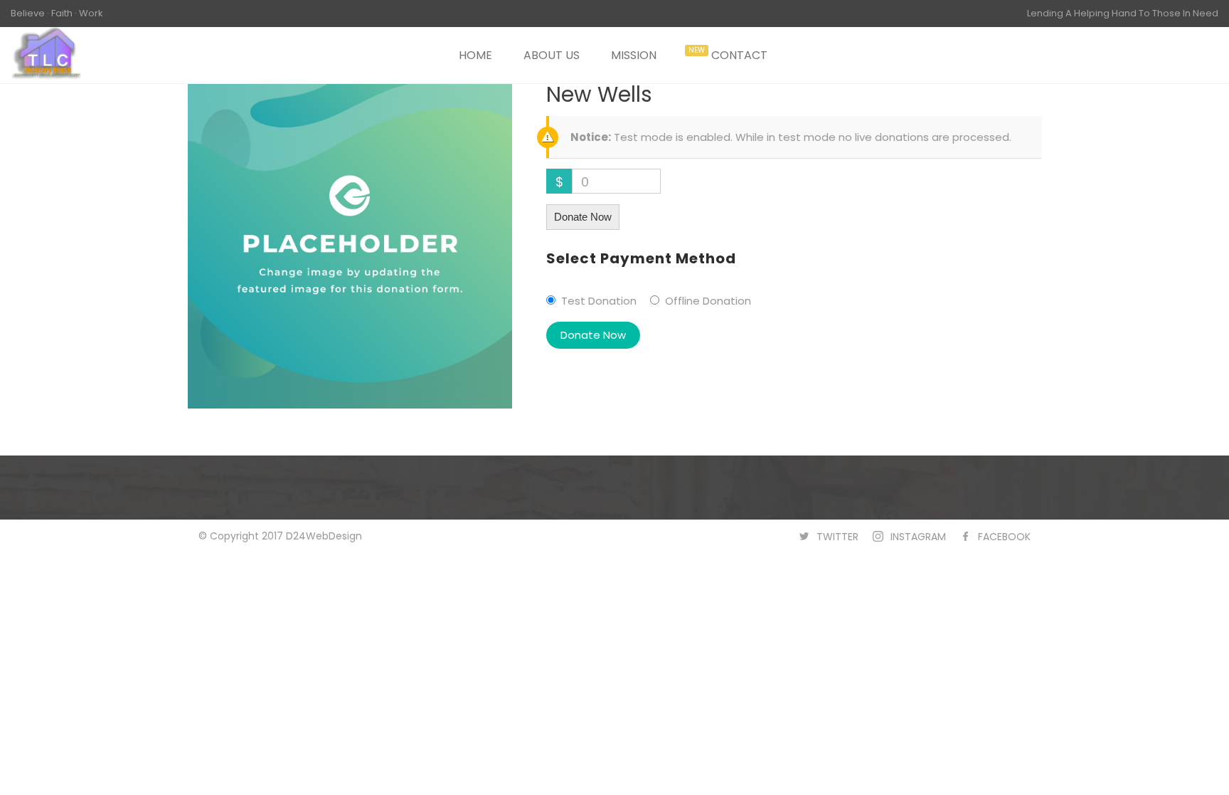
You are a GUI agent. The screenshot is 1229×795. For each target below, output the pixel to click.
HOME (475, 55)
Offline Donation (708, 300)
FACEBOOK (1004, 537)
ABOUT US (551, 55)
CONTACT (739, 55)
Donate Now (583, 217)
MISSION (633, 55)
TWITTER (837, 537)
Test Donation (599, 300)
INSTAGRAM (918, 537)
